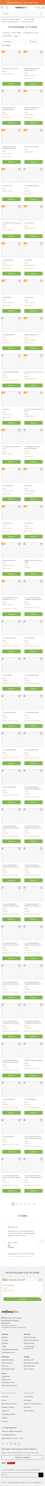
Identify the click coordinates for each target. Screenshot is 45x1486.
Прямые (5, 1337)
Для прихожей (29, 1366)
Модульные (6, 1379)
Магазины (28, 1400)
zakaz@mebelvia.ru (9, 1435)
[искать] (41, 13)
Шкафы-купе (28, 1360)
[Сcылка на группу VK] (3, 1443)
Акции (4, 1400)
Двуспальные (29, 1343)
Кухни (4, 1373)
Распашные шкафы (31, 1363)
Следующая (33, 1204)
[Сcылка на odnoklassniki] (7, 1443)
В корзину (11, 84)
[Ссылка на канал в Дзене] (15, 1443)
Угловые (5, 1340)
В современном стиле (30, 33)
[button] (11, 64)
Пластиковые (16, 33)
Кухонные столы (8, 1382)
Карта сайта (28, 1411)
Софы (4, 1346)
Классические (7, 36)
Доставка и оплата (9, 1404)
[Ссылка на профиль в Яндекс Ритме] (19, 1443)
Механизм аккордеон (10, 1349)
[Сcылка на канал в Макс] (11, 1443)
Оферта (5, 1418)
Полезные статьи (8, 1414)
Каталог (5, 1397)
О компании (28, 1397)
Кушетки (5, 1343)
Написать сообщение (22, 1457)
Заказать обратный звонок (12, 1431)
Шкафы (26, 1357)
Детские (5, 1366)
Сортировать (7, 42)
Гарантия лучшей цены (33, 1404)
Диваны (5, 1334)
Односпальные (30, 1337)
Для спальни (29, 1369)
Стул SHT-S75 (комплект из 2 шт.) (21, 1256)
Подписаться (41, 1475)
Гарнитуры (6, 1376)
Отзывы (5, 1421)
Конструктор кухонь (9, 1385)
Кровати (27, 1334)
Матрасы (5, 1357)
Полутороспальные (31, 1340)
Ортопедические (8, 1352)
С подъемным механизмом (29, 1347)
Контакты (27, 1407)
